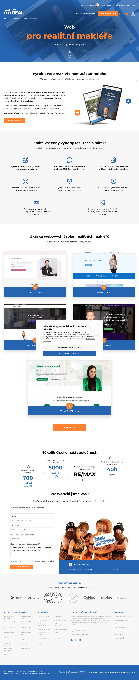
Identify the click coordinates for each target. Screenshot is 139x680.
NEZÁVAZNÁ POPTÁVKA (8, 649)
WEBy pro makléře (60, 620)
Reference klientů (26, 648)
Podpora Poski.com (11, 673)
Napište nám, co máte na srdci (24, 544)
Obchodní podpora (81, 565)
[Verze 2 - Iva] (104, 269)
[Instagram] (123, 14)
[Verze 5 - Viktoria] (69, 381)
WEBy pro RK (58, 616)
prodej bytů (94, 672)
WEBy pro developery (61, 629)
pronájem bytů (103, 672)
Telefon (14, 526)
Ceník (39, 643)
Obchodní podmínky (121, 620)
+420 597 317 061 (80, 631)
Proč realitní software (44, 629)
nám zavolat (100, 501)
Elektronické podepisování (42, 624)
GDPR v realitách (9, 627)
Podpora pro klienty (121, 627)
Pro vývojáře (119, 638)
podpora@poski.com (81, 634)
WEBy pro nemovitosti (58, 624)
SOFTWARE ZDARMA (8, 644)
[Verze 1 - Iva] (35, 269)
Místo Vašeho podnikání (21, 535)
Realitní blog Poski (120, 631)
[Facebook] (120, 14)
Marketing (57, 638)
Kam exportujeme (43, 616)
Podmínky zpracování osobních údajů (41, 561)
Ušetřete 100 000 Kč (10, 638)
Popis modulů (42, 620)
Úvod (6, 18)
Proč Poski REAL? (120, 634)
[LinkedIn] (127, 14)
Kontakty (7, 654)
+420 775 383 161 (112, 569)
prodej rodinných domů (128, 672)
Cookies (117, 624)
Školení (56, 632)
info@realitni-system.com (83, 569)
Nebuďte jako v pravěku (9, 617)
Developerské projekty (25, 638)
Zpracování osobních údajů (123, 616)
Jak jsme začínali (9, 622)
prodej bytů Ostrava (114, 672)
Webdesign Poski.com (35, 671)
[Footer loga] (62, 672)
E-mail (13, 517)
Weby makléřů (25, 643)
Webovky (15, 18)
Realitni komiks (9, 632)
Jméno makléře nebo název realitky (27, 507)
